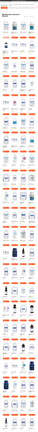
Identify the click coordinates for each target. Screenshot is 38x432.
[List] (27, 16)
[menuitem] (10, 4)
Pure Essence (4, 50)
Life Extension (30, 371)
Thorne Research (13, 164)
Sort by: (30, 16)
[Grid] (24, 16)
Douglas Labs (4, 31)
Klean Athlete (30, 183)
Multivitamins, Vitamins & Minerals (8, 12)
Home (2, 12)
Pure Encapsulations (13, 50)
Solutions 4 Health (13, 31)
